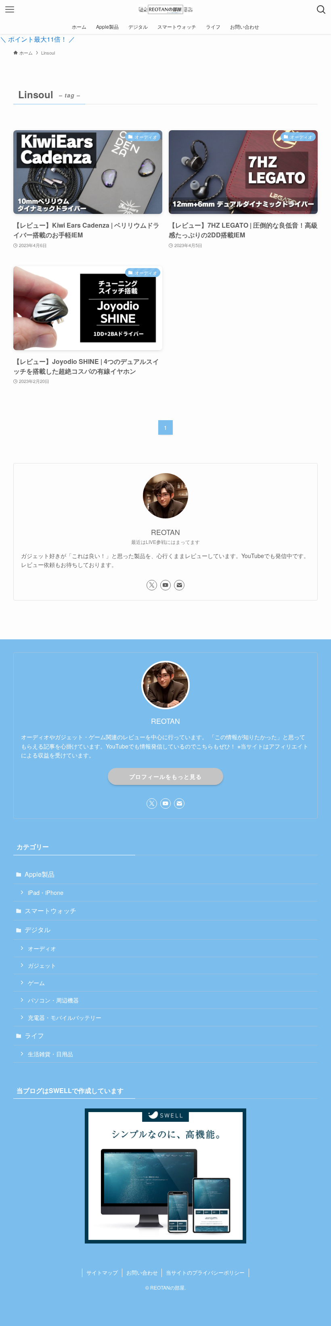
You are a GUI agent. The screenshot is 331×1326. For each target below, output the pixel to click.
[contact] (179, 585)
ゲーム (36, 982)
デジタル (37, 929)
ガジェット (42, 965)
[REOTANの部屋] (165, 9)
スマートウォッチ (50, 910)
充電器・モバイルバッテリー (64, 1017)
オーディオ (42, 948)
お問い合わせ (142, 1272)
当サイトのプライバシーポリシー (205, 1272)
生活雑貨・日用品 (50, 1053)
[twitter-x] (152, 585)
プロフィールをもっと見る (165, 776)
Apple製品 (39, 874)
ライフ (34, 1035)
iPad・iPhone (45, 892)
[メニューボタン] (9, 9)
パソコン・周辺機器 (53, 1000)
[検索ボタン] (321, 9)
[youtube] (165, 585)
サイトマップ (102, 1272)
